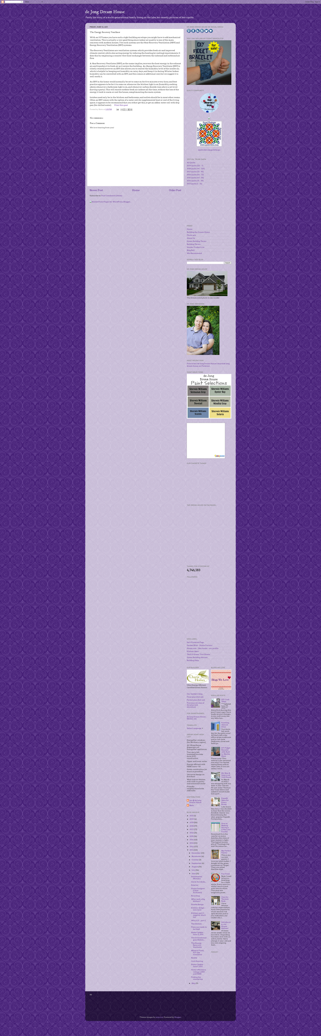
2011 (192, 850)
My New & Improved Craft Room (226, 775)
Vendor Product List (195, 247)
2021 (192, 816)
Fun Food (225, 874)
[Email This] (122, 109)
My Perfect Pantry (226, 852)
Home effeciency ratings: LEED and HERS (198, 972)
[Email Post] (117, 109)
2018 (192, 826)
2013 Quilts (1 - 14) (194, 184)
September (197, 863)
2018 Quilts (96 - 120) (196, 169)
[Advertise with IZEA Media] (219, 456)
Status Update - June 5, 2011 (197, 965)
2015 (192, 836)
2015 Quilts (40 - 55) (195, 178)
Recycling (195, 896)
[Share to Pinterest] (131, 109)
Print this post (121, 105)
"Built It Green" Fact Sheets (198, 654)
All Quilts (191, 163)
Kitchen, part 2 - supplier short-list (198, 915)
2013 (192, 843)
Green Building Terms (196, 241)
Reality (194, 958)
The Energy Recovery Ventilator (196, 945)
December (196, 853)
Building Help (193, 660)
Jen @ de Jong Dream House (195, 801)
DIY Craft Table (225, 701)
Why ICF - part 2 (198, 920)
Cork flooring (197, 961)
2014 (192, 840)
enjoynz (159, 1017)
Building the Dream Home (198, 232)
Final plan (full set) (195, 697)
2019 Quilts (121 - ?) (195, 166)
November (197, 856)
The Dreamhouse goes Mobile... (199, 939)
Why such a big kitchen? (198, 900)
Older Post (175, 190)
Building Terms (193, 244)
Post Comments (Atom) (111, 196)
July (193, 870)
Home (136, 190)
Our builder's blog (194, 694)
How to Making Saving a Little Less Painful (225, 827)
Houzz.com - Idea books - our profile (202, 648)
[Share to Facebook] (129, 109)
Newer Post (96, 190)
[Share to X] (126, 109)
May (194, 983)
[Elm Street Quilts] (209, 113)
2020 (192, 819)
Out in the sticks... (198, 882)
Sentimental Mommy (196, 878)
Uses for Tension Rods (225, 899)
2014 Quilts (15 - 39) (195, 181)
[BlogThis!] (124, 109)
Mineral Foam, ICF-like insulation (197, 952)
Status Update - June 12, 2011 (197, 933)
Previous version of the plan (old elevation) (195, 705)
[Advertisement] (205, 484)
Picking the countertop (197, 978)
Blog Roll (191, 250)
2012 (192, 847)
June (194, 874)
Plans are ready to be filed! (199, 928)
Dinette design (197, 904)
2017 (192, 829)
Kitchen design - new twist (198, 909)
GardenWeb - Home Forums (199, 645)
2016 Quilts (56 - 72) (195, 175)
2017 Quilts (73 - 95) (195, 172)
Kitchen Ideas (193, 651)
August (195, 867)
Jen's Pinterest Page (195, 642)
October (195, 860)
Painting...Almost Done (225, 725)
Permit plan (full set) (196, 700)
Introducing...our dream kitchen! (226, 925)
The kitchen (196, 924)
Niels (191, 805)
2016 (192, 833)
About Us (191, 238)
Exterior (194, 885)
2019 (192, 822)
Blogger (177, 1017)
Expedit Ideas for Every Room (225, 801)
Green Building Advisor (197, 657)
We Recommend (194, 253)
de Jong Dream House (105, 12)
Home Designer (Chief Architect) (198, 890)
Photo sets (191, 235)
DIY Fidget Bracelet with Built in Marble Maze (225, 752)
